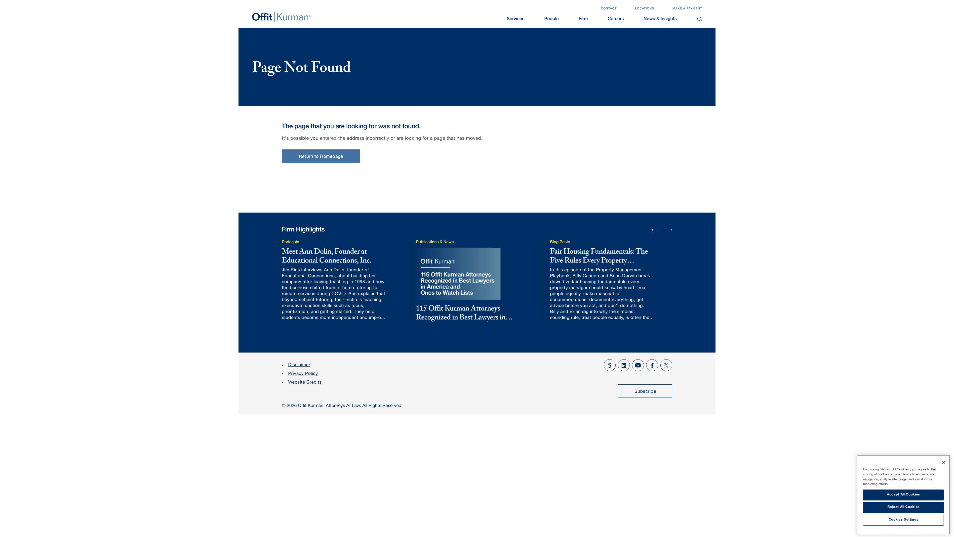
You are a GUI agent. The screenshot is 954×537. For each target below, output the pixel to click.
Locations (644, 8)
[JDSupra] (610, 365)
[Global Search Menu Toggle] (700, 19)
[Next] (669, 230)
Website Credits (305, 383)
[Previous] (654, 230)
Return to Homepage (321, 157)
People (551, 19)
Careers (616, 19)
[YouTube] (638, 365)
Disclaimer (299, 365)
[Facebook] (652, 365)
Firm (583, 19)
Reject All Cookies (903, 507)
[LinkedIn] (624, 365)
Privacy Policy (303, 374)
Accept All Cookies (903, 494)
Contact (609, 8)
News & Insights (660, 19)
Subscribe (645, 392)
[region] (903, 495)
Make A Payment (687, 8)
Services (515, 19)
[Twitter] (666, 365)
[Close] (943, 462)
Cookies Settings (903, 520)
